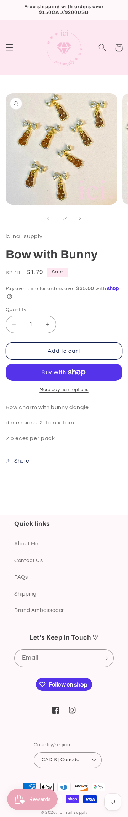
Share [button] (21, 461)
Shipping (25, 594)
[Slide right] (80, 218)
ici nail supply (73, 813)
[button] (9, 47)
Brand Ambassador (39, 610)
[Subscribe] (105, 658)
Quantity (16, 309)
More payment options (64, 390)
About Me (26, 543)
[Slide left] (48, 218)
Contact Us (28, 560)
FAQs (21, 577)
